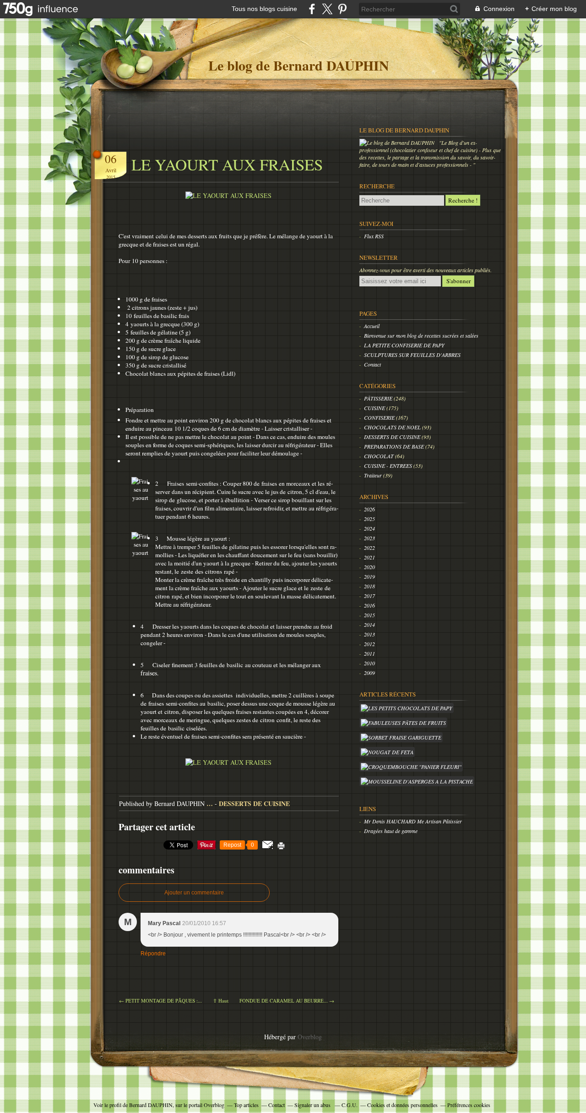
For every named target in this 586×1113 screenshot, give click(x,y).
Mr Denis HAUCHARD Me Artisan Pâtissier (413, 821)
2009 (369, 672)
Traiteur (373, 475)
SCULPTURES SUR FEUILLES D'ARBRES (412, 354)
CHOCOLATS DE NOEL (393, 427)
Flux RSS (374, 236)
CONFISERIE (380, 417)
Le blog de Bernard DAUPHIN (298, 65)
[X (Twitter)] (327, 9)
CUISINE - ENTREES (388, 465)
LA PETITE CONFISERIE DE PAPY (404, 345)
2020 (369, 566)
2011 (369, 653)
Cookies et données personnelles (402, 1104)
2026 (369, 509)
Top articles (246, 1104)
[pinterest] (342, 9)
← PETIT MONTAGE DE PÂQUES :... (160, 1000)
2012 (369, 643)
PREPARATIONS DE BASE (394, 446)
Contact (372, 364)
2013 (369, 634)
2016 (369, 605)
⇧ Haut (220, 1000)
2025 (369, 518)
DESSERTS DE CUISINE (254, 803)
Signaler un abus (313, 1104)
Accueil (372, 325)
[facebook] (312, 9)
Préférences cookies (468, 1104)
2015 (369, 615)
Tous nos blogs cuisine (264, 8)
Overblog (310, 1036)
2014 (369, 624)
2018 (369, 586)
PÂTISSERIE (379, 398)
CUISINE (375, 407)
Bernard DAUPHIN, (152, 1104)
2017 (369, 595)
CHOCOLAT (379, 456)
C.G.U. (350, 1104)
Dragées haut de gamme (391, 830)
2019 (369, 576)
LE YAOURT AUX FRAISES (227, 164)
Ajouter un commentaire (194, 892)
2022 (369, 547)
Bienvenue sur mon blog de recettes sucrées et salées (421, 335)
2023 (369, 538)
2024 (369, 528)
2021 (369, 557)
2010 (369, 663)
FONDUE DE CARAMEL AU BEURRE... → (286, 1000)
